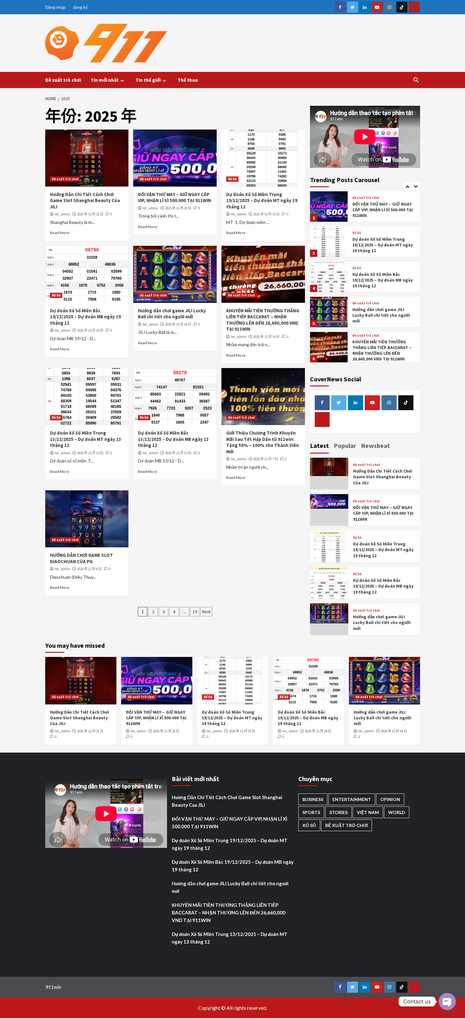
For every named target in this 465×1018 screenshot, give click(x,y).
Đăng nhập (55, 7)
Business (312, 799)
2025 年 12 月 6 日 (89, 569)
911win (53, 987)
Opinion (390, 799)
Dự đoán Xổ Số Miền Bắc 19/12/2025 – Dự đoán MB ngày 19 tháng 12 (85, 317)
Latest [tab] (319, 445)
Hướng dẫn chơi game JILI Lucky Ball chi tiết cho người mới (172, 314)
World (396, 812)
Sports (311, 812)
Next (206, 611)
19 (195, 611)
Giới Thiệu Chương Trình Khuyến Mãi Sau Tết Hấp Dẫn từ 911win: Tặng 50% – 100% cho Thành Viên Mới (262, 442)
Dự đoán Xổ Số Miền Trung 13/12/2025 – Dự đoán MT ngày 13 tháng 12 (85, 439)
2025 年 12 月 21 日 (90, 214)
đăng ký (80, 7)
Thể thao (187, 80)
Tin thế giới (148, 80)
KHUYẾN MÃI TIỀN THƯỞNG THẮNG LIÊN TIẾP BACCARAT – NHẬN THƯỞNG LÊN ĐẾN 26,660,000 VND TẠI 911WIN (262, 320)
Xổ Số (232, 179)
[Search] (416, 80)
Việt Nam (368, 812)
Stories (338, 812)
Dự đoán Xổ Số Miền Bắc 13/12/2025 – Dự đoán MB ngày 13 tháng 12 (173, 439)
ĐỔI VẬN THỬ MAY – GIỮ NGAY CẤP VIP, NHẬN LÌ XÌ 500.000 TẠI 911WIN (174, 197)
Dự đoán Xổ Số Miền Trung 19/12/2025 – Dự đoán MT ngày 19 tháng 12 (261, 200)
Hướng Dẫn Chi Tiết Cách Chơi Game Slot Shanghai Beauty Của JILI (85, 200)
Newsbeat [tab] (375, 445)
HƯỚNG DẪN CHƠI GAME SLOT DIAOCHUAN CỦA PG (81, 558)
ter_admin (62, 214)
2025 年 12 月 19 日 (266, 214)
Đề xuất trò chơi (63, 80)
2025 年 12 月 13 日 (90, 453)
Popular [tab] (345, 445)
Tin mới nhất (104, 80)
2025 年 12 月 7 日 (265, 459)
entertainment (351, 799)
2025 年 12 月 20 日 (178, 208)
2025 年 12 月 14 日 (178, 324)
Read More (59, 232)
